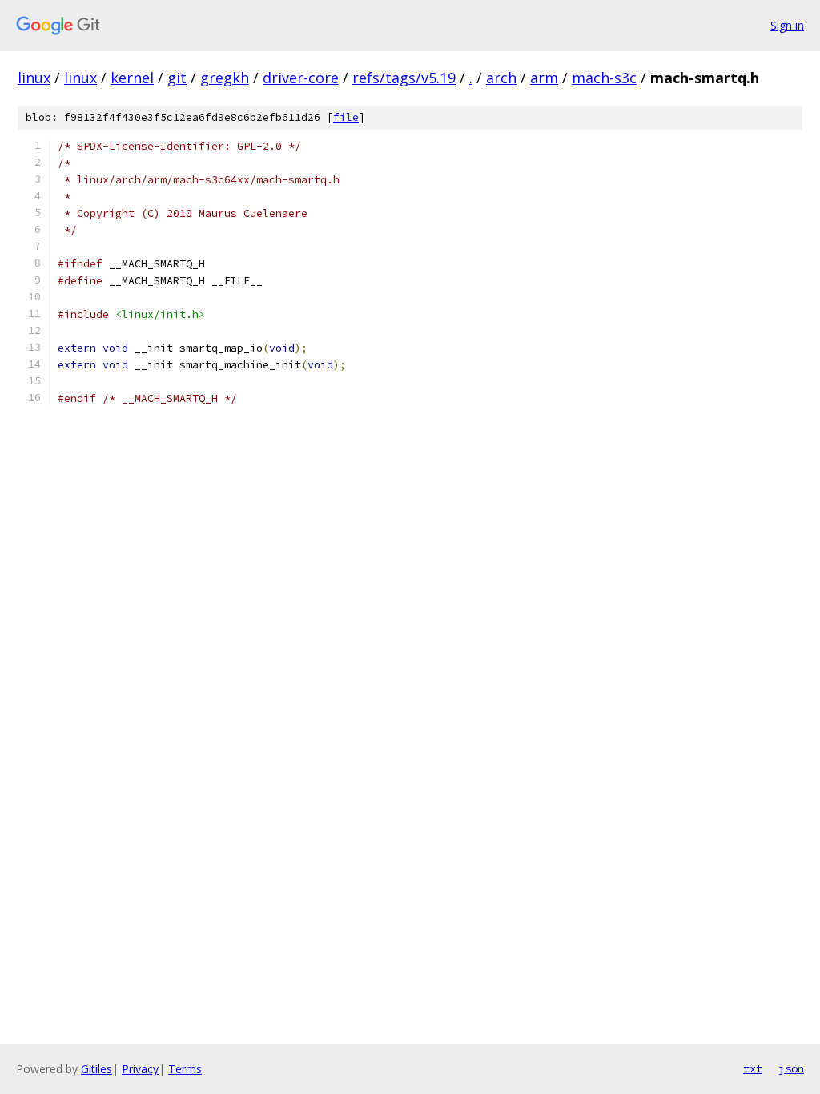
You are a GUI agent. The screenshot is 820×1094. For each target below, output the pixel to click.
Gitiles (96, 1068)
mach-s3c (604, 77)
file (346, 117)
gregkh (224, 77)
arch (501, 77)
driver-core (301, 77)
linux (34, 77)
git (177, 77)
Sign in (787, 25)
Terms (185, 1068)
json (791, 1068)
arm (544, 77)
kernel (132, 77)
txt (752, 1068)
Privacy (140, 1068)
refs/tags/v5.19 (404, 77)
